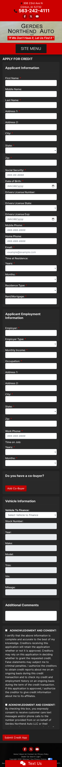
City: (8, 133)
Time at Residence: (16, 258)
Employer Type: (14, 339)
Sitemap (26, 759)
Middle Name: (13, 89)
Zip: (7, 157)
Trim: (8, 565)
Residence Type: (15, 285)
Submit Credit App (16, 737)
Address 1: (11, 111)
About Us (22, 754)
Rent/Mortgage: (14, 296)
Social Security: (14, 170)
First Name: (12, 78)
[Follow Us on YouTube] (37, 16)
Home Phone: (13, 236)
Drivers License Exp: (17, 214)
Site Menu (31, 48)
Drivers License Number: (20, 192)
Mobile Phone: (14, 225)
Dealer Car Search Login (30, 757)
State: (8, 145)
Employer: (11, 328)
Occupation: (12, 361)
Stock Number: (14, 521)
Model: (9, 554)
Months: (10, 274)
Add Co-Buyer (15, 488)
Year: (8, 532)
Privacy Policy (43, 754)
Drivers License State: (18, 203)
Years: (9, 263)
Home (16, 754)
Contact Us (32, 754)
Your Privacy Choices (38, 759)
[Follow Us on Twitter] (31, 16)
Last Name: (12, 100)
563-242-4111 (34, 10)
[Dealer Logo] (31, 32)
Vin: (7, 576)
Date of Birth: (13, 181)
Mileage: (10, 587)
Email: (9, 247)
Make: (9, 543)
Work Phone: (13, 431)
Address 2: (11, 122)
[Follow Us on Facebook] (24, 16)
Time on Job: (13, 442)
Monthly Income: (15, 350)
